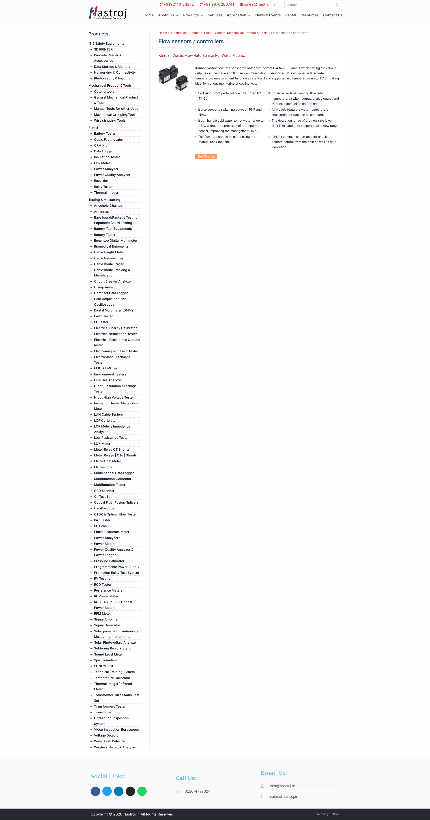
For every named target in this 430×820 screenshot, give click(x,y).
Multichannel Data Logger (114, 473)
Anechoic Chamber (109, 205)
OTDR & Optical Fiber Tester (115, 514)
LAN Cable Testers (108, 414)
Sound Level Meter (108, 654)
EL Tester (101, 322)
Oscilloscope (104, 508)
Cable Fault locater (108, 139)
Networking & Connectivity (115, 72)
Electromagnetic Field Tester (116, 351)
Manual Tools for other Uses (116, 108)
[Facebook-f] (95, 791)
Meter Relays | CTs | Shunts (115, 455)
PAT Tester (102, 520)
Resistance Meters (108, 590)
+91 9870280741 (219, 4)
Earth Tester (103, 316)
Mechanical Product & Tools (110, 85)
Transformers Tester (110, 706)
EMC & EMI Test (106, 368)
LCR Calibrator (105, 420)
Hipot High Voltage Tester (114, 397)
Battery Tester (105, 133)
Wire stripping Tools (110, 120)
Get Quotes (206, 156)
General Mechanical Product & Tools (241, 33)
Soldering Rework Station (113, 648)
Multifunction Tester (109, 485)
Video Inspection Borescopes (117, 729)
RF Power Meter (106, 596)
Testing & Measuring (104, 200)
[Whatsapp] (142, 791)
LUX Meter (102, 443)
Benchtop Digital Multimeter (115, 240)
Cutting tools (104, 91)
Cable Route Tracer (109, 264)
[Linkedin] (118, 791)
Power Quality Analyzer (112, 175)
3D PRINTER (103, 49)
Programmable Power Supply (116, 567)
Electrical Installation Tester (115, 334)
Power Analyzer (106, 169)
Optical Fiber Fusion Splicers (116, 502)
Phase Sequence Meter (111, 532)
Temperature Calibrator (112, 678)
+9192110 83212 (178, 4)
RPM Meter (102, 613)
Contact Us (333, 15)
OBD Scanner (104, 491)
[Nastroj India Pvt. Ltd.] (107, 13)
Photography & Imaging (112, 78)
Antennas (101, 211)
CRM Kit (100, 145)
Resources (310, 15)
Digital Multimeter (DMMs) (114, 310)
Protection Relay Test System (116, 572)
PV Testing (102, 578)
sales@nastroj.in (259, 4)
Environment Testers (110, 374)
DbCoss (334, 814)
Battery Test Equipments (113, 228)
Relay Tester (103, 187)
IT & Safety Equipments (106, 43)
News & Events (268, 15)
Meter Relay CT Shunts (111, 449)
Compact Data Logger (111, 293)
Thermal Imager (106, 192)
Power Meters (105, 544)
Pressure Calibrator (109, 561)
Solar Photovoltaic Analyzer (115, 642)
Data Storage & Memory (112, 66)
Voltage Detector (107, 735)
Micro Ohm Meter (107, 461)
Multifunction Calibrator (112, 479)
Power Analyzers (107, 538)
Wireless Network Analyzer (115, 747)
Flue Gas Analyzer (108, 380)
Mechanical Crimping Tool (114, 114)
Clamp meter (104, 287)
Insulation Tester (107, 157)
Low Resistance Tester (111, 437)
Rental (290, 15)
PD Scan (100, 526)
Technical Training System (114, 672)
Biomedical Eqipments (111, 246)
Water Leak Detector (109, 741)
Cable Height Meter (109, 252)
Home (149, 15)
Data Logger (103, 151)
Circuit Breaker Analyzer (113, 281)
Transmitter (103, 712)
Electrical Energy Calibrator (115, 328)
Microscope (103, 467)
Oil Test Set (103, 496)
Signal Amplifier (106, 619)
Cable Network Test (109, 258)
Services (215, 15)
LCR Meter (102, 163)
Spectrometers (105, 660)
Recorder (101, 180)
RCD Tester (102, 584)
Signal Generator (107, 625)
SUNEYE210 (103, 666)
